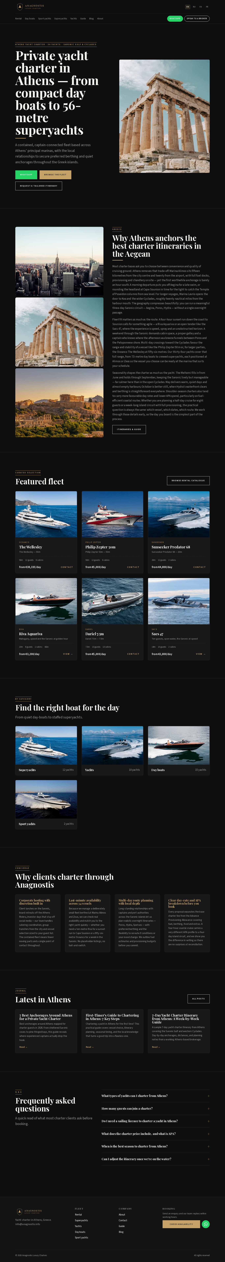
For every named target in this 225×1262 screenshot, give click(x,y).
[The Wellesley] (46, 514)
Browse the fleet (55, 174)
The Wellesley (30, 546)
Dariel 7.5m (94, 633)
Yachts (73, 18)
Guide (83, 18)
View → (68, 654)
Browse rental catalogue (188, 480)
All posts (198, 998)
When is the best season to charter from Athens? (135, 1146)
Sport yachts (44, 18)
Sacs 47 (157, 633)
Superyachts (60, 18)
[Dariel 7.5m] (112, 601)
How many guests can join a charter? (127, 1108)
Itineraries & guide (129, 429)
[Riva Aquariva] (46, 601)
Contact (67, 567)
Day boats (30, 18)
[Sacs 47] (179, 601)
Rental (18, 18)
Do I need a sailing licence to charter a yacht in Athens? (140, 1121)
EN (187, 6)
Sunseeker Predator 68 (171, 546)
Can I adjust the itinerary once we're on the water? (136, 1159)
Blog (91, 18)
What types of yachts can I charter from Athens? (135, 1096)
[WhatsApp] (206, 1224)
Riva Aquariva (30, 633)
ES (201, 6)
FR (207, 6)
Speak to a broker (197, 18)
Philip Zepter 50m (100, 546)
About (100, 18)
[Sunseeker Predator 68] (179, 514)
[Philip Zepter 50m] (112, 514)
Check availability (181, 1224)
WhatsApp (175, 18)
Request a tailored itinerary (38, 186)
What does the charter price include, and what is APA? (139, 1134)
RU (194, 6)
